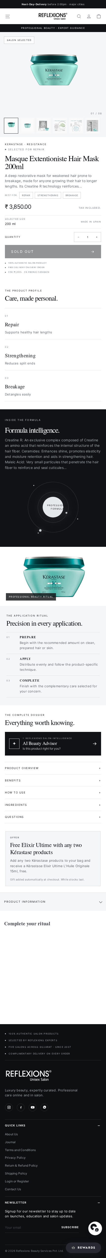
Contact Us (13, 1189)
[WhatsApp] (44, 1107)
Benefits (53, 780)
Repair (26, 195)
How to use (53, 792)
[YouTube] (32, 1107)
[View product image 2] (27, 126)
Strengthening (47, 195)
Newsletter (15, 1202)
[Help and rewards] (95, 1228)
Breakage (72, 195)
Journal (10, 1142)
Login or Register (17, 1181)
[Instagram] (9, 1107)
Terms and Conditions (20, 1150)
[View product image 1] (11, 126)
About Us (11, 1134)
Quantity (12, 236)
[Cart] (99, 16)
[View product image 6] (92, 126)
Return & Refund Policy (21, 1165)
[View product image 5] (76, 126)
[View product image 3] (43, 126)
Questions (53, 817)
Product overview (53, 768)
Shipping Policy (16, 1173)
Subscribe (70, 1227)
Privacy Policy (15, 1157)
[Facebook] (21, 1107)
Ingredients (53, 805)
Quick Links (15, 1125)
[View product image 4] (60, 126)
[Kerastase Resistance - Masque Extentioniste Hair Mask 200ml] (35, 972)
